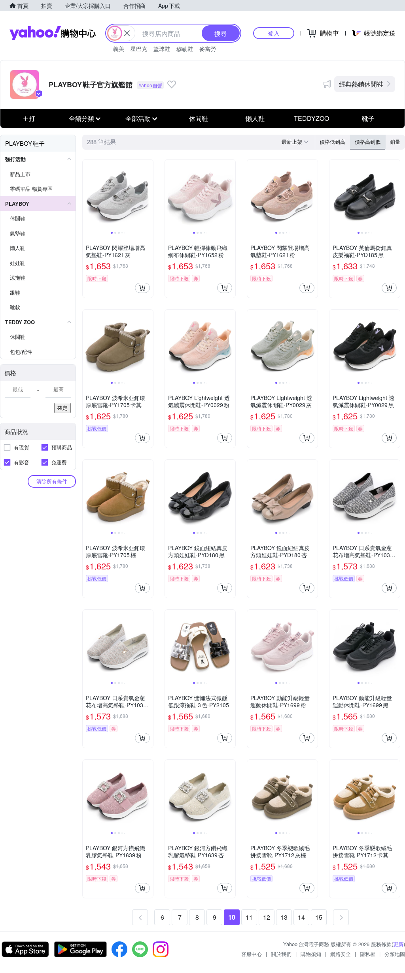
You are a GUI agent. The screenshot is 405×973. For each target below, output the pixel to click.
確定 (62, 407)
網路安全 (340, 954)
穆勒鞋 (184, 48)
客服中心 (251, 954)
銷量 (395, 141)
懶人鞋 (255, 118)
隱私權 (367, 954)
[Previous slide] (88, 195)
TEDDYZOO (311, 118)
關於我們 (281, 954)
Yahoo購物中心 (52, 33)
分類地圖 (394, 954)
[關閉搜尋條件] (127, 33)
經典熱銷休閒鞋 (361, 83)
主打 (29, 118)
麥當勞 (207, 48)
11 (249, 917)
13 (284, 917)
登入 (274, 33)
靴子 (368, 118)
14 (301, 917)
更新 (398, 944)
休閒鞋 (198, 118)
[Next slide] (148, 195)
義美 (118, 48)
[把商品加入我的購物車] (142, 288)
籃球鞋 (161, 48)
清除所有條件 (51, 481)
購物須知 (311, 954)
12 (266, 917)
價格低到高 (332, 141)
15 (318, 917)
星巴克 (139, 48)
